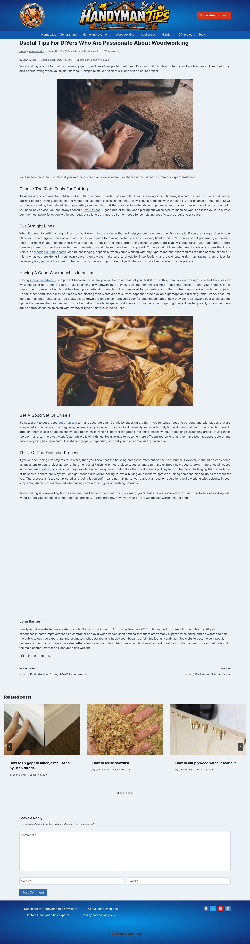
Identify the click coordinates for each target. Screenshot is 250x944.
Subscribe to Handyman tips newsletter (51, 909)
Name (26, 881)
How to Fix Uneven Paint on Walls (208, 671)
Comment (29, 835)
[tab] (118, 793)
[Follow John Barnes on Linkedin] (42, 656)
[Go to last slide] (9, 747)
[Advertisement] (121, 556)
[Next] (240, 747)
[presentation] (42, 729)
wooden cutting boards (50, 252)
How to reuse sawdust (110, 763)
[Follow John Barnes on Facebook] (22, 656)
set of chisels (68, 422)
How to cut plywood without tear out (205, 763)
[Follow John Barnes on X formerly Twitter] (29, 656)
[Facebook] (206, 908)
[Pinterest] (220, 908)
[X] (213, 908)
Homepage (48, 34)
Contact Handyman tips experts (47, 915)
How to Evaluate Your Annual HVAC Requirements (53, 671)
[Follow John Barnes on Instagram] (35, 656)
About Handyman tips (103, 909)
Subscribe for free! (214, 15)
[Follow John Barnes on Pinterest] (49, 656)
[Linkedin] (228, 908)
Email (133, 881)
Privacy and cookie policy (99, 915)
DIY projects (187, 34)
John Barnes (20, 774)
